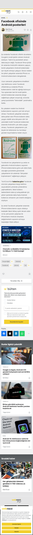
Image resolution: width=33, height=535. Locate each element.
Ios (25, 265)
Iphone (17, 265)
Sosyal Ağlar (6, 261)
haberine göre (17, 181)
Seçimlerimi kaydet (16, 322)
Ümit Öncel (6, 489)
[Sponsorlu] (16, 234)
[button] (16, 148)
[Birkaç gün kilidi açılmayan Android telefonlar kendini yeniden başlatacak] (16, 390)
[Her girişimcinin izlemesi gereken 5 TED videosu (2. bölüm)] (16, 470)
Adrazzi (5, 255)
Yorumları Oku (16, 281)
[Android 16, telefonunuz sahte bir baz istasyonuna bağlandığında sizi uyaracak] (16, 424)
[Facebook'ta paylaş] (4, 333)
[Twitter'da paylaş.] (10, 333)
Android (18, 261)
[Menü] (31, 12)
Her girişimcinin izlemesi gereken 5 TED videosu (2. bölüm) (14, 483)
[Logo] (6, 12)
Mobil (3, 18)
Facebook (5, 265)
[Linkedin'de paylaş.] (16, 333)
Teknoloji (5, 367)
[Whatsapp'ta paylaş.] (23, 333)
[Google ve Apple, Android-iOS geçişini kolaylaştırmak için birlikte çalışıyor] (16, 356)
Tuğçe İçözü (6, 412)
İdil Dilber (6, 378)
